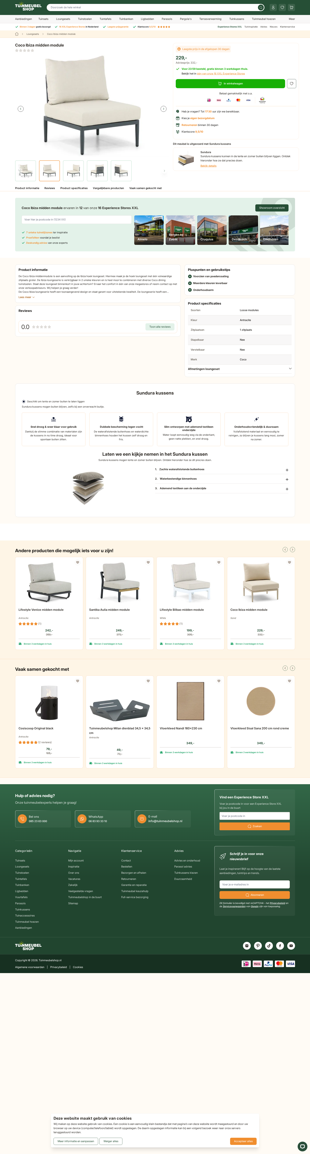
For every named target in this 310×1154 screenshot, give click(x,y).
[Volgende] (163, 109)
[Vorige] (21, 109)
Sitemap (73, 903)
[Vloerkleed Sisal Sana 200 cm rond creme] (261, 701)
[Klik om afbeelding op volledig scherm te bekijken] (92, 106)
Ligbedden (147, 18)
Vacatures (74, 879)
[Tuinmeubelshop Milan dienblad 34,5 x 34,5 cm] (119, 701)
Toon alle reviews (160, 326)
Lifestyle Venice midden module (41, 609)
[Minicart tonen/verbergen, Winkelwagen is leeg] (291, 7)
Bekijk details (208, 165)
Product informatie (27, 188)
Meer (292, 18)
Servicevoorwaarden (234, 906)
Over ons (73, 872)
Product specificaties (74, 188)
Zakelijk (73, 885)
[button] (24, 50)
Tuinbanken (126, 18)
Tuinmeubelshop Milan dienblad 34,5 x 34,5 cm (119, 731)
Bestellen (126, 866)
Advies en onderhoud (187, 860)
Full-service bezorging (134, 897)
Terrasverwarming (210, 18)
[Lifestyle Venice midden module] (49, 582)
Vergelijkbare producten (108, 188)
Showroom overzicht (272, 207)
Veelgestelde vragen (80, 891)
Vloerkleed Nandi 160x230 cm (181, 728)
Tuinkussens (236, 18)
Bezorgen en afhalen (133, 872)
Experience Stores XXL (230, 26)
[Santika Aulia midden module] (119, 582)
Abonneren (257, 894)
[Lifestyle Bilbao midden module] (190, 582)
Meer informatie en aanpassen (76, 1141)
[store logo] (28, 6)
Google (255, 906)
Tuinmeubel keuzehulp (134, 891)
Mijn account (76, 860)
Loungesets (63, 18)
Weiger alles (110, 1141)
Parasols (167, 18)
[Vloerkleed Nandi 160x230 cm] (190, 701)
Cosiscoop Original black (36, 728)
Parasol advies (183, 866)
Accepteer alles (243, 1141)
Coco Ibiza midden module (249, 609)
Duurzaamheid (183, 879)
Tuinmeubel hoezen (264, 18)
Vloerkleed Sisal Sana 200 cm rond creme (259, 728)
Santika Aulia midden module (109, 609)
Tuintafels (105, 18)
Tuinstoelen (85, 18)
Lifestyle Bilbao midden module (182, 609)
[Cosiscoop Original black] (49, 701)
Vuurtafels (21, 897)
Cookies (78, 967)
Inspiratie (73, 866)
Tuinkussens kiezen (186, 872)
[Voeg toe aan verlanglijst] (291, 83)
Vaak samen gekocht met (145, 188)
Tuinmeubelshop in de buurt (85, 897)
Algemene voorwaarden (29, 967)
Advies (263, 26)
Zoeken (257, 826)
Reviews (49, 188)
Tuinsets (43, 18)
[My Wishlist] (282, 7)
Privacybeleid (277, 903)
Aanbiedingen (23, 18)
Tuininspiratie (251, 26)
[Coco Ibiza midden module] (261, 582)
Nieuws (273, 26)
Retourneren (128, 879)
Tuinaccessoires (25, 915)
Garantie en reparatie (134, 885)
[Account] (273, 7)
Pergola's (186, 18)
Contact (126, 860)
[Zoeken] (261, 7)
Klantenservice (287, 26)
